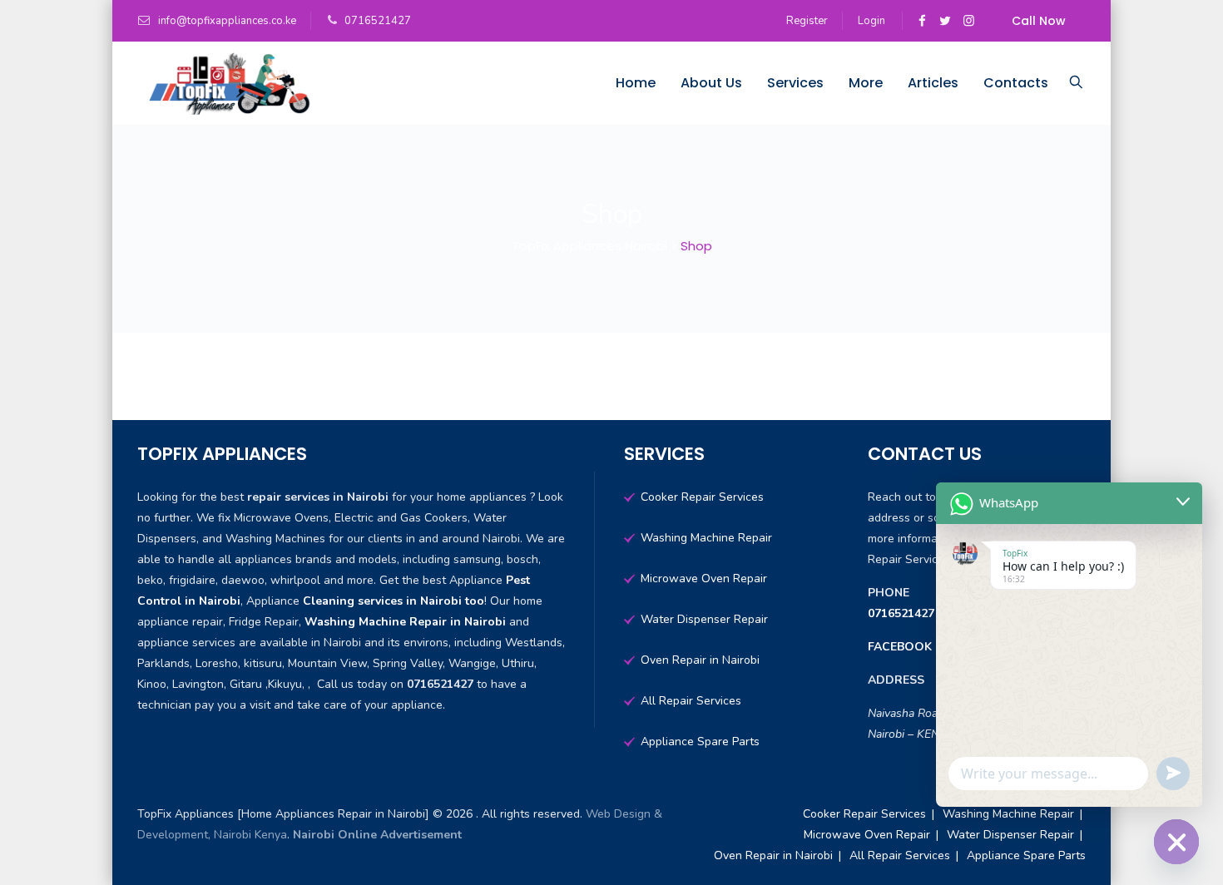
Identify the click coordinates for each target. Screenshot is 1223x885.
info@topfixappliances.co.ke (226, 20)
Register (807, 20)
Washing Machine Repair (706, 538)
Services (795, 82)
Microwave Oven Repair (704, 578)
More (866, 82)
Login (871, 20)
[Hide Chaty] (1176, 841)
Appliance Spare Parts (700, 741)
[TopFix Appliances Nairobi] (225, 83)
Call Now (1039, 20)
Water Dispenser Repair (704, 619)
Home (636, 82)
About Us (711, 82)
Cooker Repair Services (702, 497)
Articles (933, 82)
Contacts (1015, 82)
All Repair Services (691, 701)
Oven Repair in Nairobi (700, 660)
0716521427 (903, 613)
